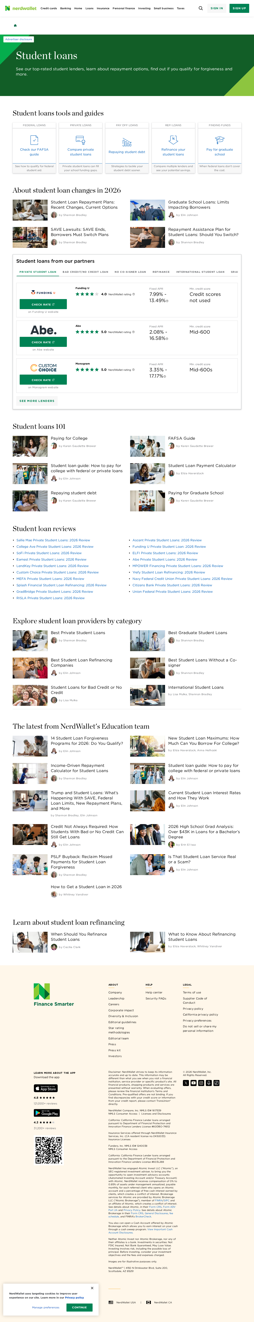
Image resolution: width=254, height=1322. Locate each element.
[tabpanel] (127, 336)
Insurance (103, 8)
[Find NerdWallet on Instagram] (201, 1085)
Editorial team (118, 1038)
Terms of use (192, 992)
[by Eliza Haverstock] (171, 473)
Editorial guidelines (122, 1022)
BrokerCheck (143, 1216)
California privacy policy (200, 1014)
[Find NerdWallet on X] (186, 1085)
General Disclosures (156, 1213)
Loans (90, 8)
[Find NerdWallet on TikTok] (216, 1085)
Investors (115, 1056)
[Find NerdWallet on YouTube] (194, 1085)
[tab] (37, 271)
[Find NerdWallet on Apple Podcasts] (209, 1085)
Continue (79, 1307)
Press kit (114, 1050)
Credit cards (49, 8)
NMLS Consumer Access (122, 1113)
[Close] (92, 1288)
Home (78, 8)
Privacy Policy (131, 1210)
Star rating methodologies (119, 1030)
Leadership (116, 998)
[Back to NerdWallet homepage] (15, 25)
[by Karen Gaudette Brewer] (54, 446)
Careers (113, 1004)
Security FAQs (156, 998)
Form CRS (155, 1206)
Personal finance (124, 8)
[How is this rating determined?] (133, 294)
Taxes (181, 8)
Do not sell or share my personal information (200, 1028)
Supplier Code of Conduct (195, 1000)
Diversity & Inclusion (123, 1016)
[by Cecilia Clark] (54, 947)
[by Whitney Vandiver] (54, 894)
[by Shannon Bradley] (54, 215)
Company (115, 992)
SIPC (166, 1200)
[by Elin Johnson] (171, 215)
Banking (65, 8)
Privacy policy (193, 1008)
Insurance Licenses (119, 1139)
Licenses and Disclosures (156, 1113)
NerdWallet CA (163, 1302)
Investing (144, 8)
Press (112, 1044)
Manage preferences (45, 1307)
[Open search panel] (200, 8)
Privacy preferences (197, 1020)
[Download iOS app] (46, 1089)
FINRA (159, 1200)
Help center (154, 992)
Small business (164, 8)
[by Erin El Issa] (171, 844)
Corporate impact (121, 1010)
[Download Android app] (47, 1113)
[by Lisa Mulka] (54, 700)
